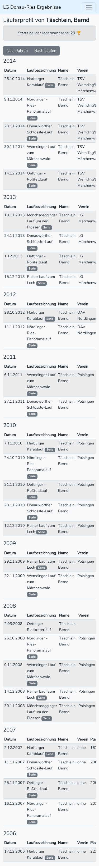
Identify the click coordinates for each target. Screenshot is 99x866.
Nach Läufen (45, 50)
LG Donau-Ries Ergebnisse (32, 7)
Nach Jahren (17, 50)
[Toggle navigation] (89, 7)
